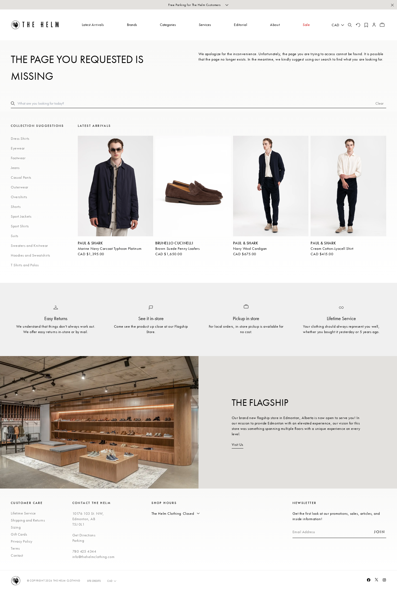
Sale (306, 24)
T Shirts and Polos (25, 265)
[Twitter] (376, 579)
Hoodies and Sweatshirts (30, 255)
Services (205, 24)
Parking (78, 540)
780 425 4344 (84, 551)
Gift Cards (19, 534)
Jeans (15, 167)
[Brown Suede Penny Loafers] (193, 186)
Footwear (18, 157)
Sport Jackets (21, 216)
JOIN (379, 531)
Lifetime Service (23, 513)
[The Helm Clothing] (35, 25)
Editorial (240, 24)
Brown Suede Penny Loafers (177, 248)
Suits (14, 235)
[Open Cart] (382, 24)
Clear (379, 103)
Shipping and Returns (28, 520)
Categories (168, 24)
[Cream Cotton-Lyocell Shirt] (348, 186)
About (275, 24)
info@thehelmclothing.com (93, 556)
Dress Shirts (20, 138)
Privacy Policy (21, 541)
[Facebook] (369, 580)
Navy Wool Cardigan (250, 248)
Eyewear (18, 148)
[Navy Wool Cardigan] (271, 186)
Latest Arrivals (93, 24)
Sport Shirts (20, 226)
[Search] (350, 24)
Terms (15, 548)
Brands (132, 24)
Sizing (16, 527)
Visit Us (237, 444)
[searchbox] (196, 103)
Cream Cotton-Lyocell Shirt (332, 248)
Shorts (16, 206)
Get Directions (84, 535)
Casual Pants (21, 177)
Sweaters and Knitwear (29, 245)
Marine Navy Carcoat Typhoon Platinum (110, 248)
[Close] (392, 5)
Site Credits (94, 581)
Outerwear (19, 187)
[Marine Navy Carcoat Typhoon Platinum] (115, 186)
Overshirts (19, 196)
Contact (17, 555)
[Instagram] (384, 580)
